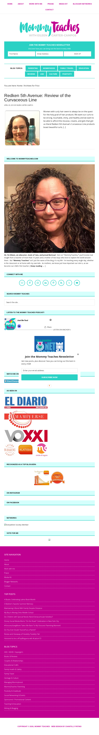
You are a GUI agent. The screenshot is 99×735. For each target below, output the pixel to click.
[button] (49, 356)
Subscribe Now (50, 377)
